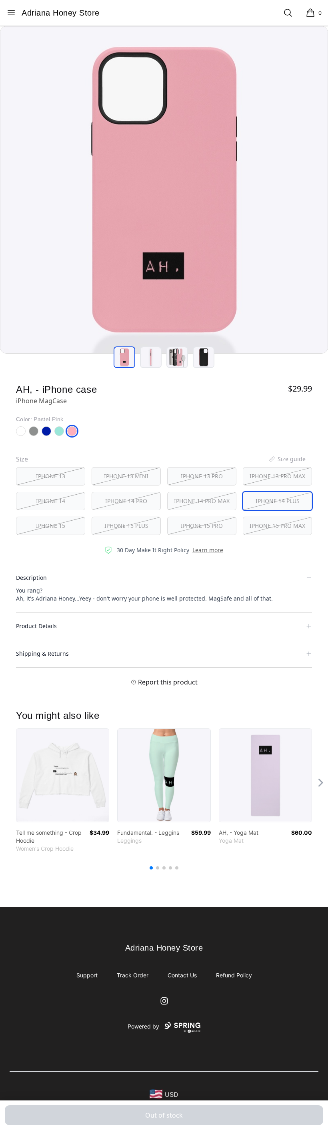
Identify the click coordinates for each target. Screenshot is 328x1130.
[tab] (124, 357)
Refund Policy (234, 975)
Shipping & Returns (42, 653)
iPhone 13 (50, 476)
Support (87, 975)
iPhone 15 (50, 525)
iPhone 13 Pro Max (277, 476)
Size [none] (22, 459)
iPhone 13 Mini (126, 476)
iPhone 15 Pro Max (277, 525)
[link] (62, 775)
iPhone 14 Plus (278, 501)
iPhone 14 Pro (126, 501)
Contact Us (182, 975)
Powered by (143, 1026)
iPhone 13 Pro (202, 476)
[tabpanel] (164, 190)
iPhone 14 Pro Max (202, 501)
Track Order (132, 975)
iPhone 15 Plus (126, 525)
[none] (287, 459)
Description (31, 577)
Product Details (36, 626)
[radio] (50, 476)
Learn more (207, 550)
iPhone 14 (50, 501)
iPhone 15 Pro (202, 525)
